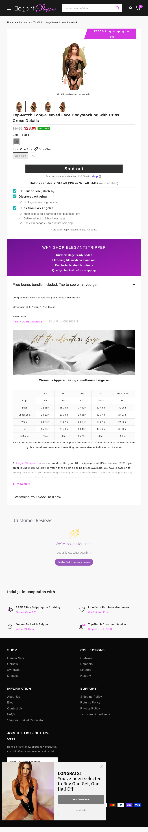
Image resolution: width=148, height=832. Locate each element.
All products (23, 22)
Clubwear (86, 658)
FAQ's (11, 714)
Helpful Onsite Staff (100, 629)
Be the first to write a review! (74, 562)
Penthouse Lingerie (27, 321)
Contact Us (14, 708)
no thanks (81, 810)
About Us (13, 696)
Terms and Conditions (95, 714)
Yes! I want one (81, 799)
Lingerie (86, 669)
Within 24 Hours (26, 629)
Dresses (13, 675)
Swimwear (14, 669)
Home (10, 22)
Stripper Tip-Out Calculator (25, 720)
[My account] (130, 8)
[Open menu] (9, 8)
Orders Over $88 (26, 612)
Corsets (12, 664)
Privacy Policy (90, 708)
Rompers (86, 664)
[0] (138, 8)
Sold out (74, 168)
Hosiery (85, 675)
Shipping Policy (91, 696)
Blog (10, 702)
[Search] (117, 8)
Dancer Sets (15, 658)
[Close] (101, 766)
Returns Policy (90, 702)
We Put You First (98, 612)
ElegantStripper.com (28, 463)
